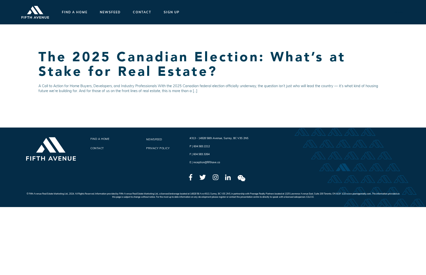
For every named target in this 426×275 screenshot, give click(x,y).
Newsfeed (110, 12)
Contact (142, 12)
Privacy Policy (158, 148)
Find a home (75, 12)
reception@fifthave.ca (206, 162)
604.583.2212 (202, 146)
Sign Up (171, 12)
